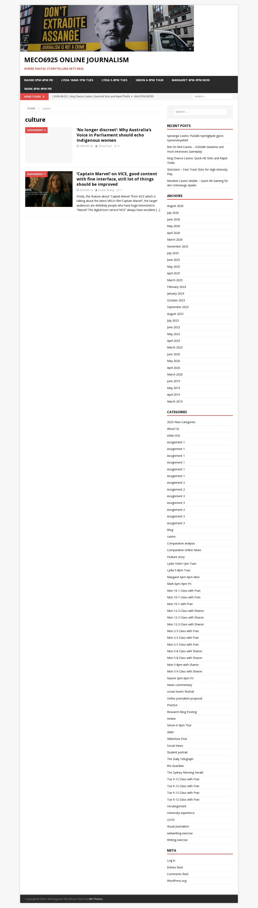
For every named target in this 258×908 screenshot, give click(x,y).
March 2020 (175, 374)
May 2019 (173, 388)
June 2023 (173, 327)
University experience (181, 813)
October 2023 (176, 300)
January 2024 (175, 293)
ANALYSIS (173, 435)
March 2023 (175, 347)
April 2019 (173, 394)
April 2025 (173, 273)
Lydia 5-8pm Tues (114, 80)
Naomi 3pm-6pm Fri (38, 80)
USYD (171, 820)
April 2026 (173, 233)
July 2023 (173, 320)
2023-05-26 (86, 146)
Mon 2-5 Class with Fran (183, 631)
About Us (173, 429)
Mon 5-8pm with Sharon (183, 665)
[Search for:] (212, 96)
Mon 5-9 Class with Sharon (184, 671)
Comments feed (177, 874)
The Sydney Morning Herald (185, 772)
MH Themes (96, 899)
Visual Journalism (178, 826)
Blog (170, 530)
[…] (158, 210)
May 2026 (173, 226)
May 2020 (173, 361)
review (171, 718)
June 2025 (173, 260)
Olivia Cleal (105, 146)
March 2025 (175, 280)
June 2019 (173, 381)
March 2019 (175, 401)
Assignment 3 (176, 496)
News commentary (179, 685)
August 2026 (175, 206)
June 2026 (173, 219)
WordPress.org (176, 881)
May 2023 (173, 334)
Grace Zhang (106, 190)
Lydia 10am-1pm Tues (77, 80)
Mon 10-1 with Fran (180, 604)
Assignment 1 (176, 442)
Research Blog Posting (182, 712)
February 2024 (176, 287)
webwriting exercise (180, 833)
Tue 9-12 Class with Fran (183, 779)
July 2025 (173, 253)
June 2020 (173, 354)
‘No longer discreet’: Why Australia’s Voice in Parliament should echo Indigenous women (114, 135)
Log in (171, 860)
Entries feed (175, 867)
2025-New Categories (181, 422)
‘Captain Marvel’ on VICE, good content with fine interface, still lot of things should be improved (117, 179)
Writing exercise (177, 840)
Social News (175, 746)
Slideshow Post (177, 739)
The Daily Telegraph (180, 759)
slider (170, 732)
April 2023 (173, 341)
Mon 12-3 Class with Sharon (185, 611)
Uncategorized (176, 806)
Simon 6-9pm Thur (149, 80)
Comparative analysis (181, 543)
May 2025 (173, 266)
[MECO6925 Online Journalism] (107, 49)
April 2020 (173, 368)
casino (171, 536)
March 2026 (175, 239)
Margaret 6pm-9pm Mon (191, 80)
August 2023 (175, 314)
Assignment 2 (176, 482)
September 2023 (178, 307)
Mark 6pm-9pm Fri (38, 89)
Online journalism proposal (184, 698)
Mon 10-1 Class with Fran (183, 590)
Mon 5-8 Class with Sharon (184, 651)
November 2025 (177, 246)
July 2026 (173, 213)
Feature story (176, 557)
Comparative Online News (184, 550)
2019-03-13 (86, 190)
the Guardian (175, 766)
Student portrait (177, 752)
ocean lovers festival (180, 691)
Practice (172, 705)
